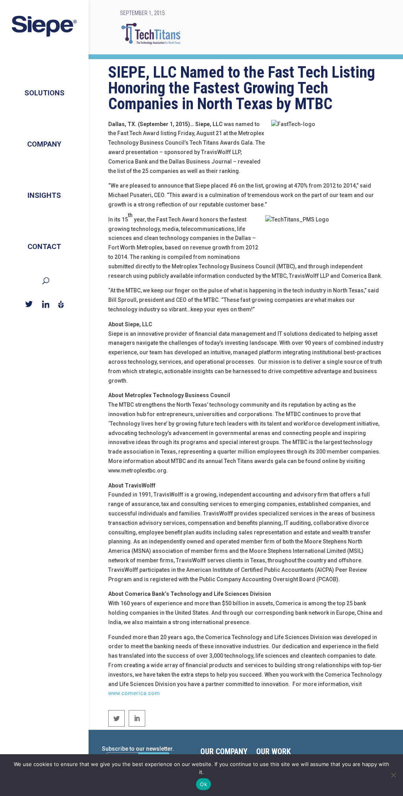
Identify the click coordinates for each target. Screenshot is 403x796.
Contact (44, 246)
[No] (393, 775)
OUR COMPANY (224, 752)
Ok (203, 784)
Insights (44, 195)
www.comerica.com (134, 693)
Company (44, 144)
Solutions (44, 93)
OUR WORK (273, 752)
